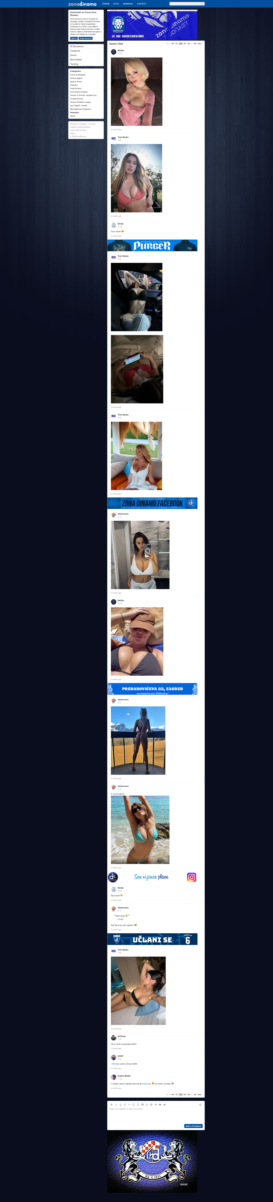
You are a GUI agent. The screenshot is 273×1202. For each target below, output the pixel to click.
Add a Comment (193, 1126)
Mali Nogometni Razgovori (80, 109)
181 (176, 43)
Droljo (121, 223)
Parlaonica (74, 112)
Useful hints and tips (78, 130)
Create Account (85, 38)
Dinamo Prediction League (80, 102)
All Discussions (77, 46)
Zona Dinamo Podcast (78, 92)
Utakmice (73, 85)
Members (128, 3)
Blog (116, 3)
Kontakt (141, 3)
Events (73, 55)
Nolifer (121, 50)
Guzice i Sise (116, 43)
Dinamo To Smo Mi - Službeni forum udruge (84, 95)
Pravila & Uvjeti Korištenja (80, 127)
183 (184, 43)
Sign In (74, 38)
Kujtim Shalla (124, 1075)
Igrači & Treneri (76, 81)
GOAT (120, 1056)
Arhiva (72, 116)
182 (180, 43)
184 (188, 43)
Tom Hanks (123, 137)
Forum (105, 3)
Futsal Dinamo (75, 88)
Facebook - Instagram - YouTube (82, 124)
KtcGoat (122, 1036)
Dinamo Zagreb (76, 78)
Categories (75, 50)
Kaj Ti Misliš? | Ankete (78, 105)
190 (195, 43)
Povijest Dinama (76, 98)
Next (199, 43)
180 (172, 43)
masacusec (123, 513)
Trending (74, 63)
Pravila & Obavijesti (77, 74)
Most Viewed (76, 59)
